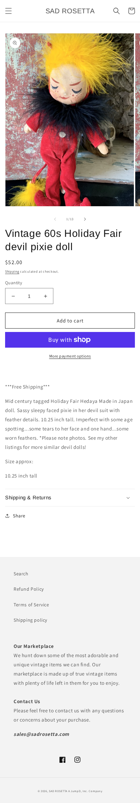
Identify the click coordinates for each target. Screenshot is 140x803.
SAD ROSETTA (58, 791)
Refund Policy (29, 589)
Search (21, 574)
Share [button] (19, 516)
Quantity (13, 283)
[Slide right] (84, 219)
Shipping (12, 271)
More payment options (70, 356)
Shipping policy (30, 620)
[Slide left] (55, 219)
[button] (8, 10)
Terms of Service (31, 605)
